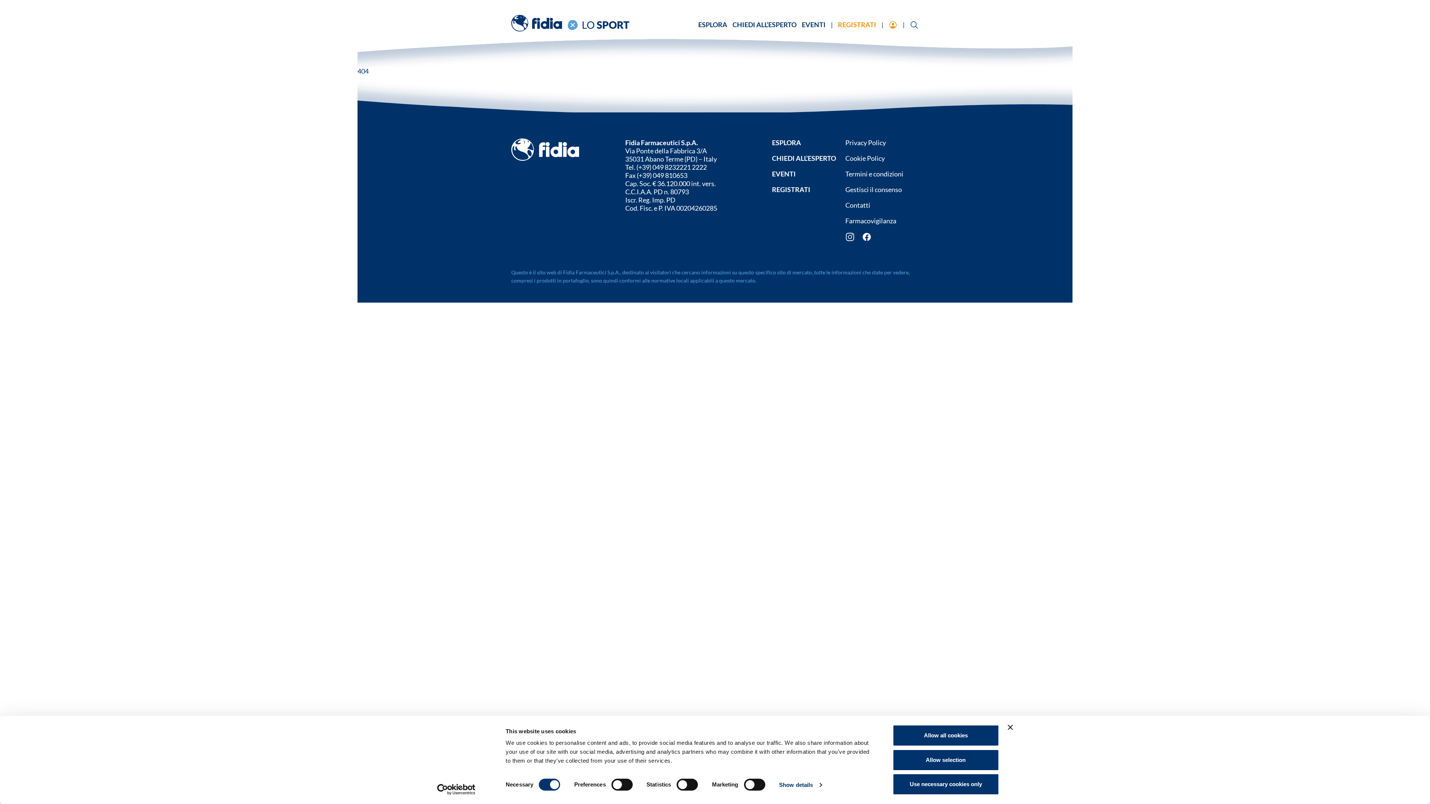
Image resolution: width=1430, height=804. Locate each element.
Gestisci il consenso (873, 189)
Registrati (857, 24)
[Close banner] (1010, 727)
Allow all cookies (946, 735)
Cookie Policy (865, 158)
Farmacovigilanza (870, 221)
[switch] (622, 785)
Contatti (857, 205)
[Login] (893, 25)
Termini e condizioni (874, 174)
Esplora (712, 24)
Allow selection (946, 760)
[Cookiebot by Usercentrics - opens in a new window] (456, 789)
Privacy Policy (865, 142)
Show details (796, 785)
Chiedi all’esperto (765, 24)
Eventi (814, 24)
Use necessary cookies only (946, 784)
